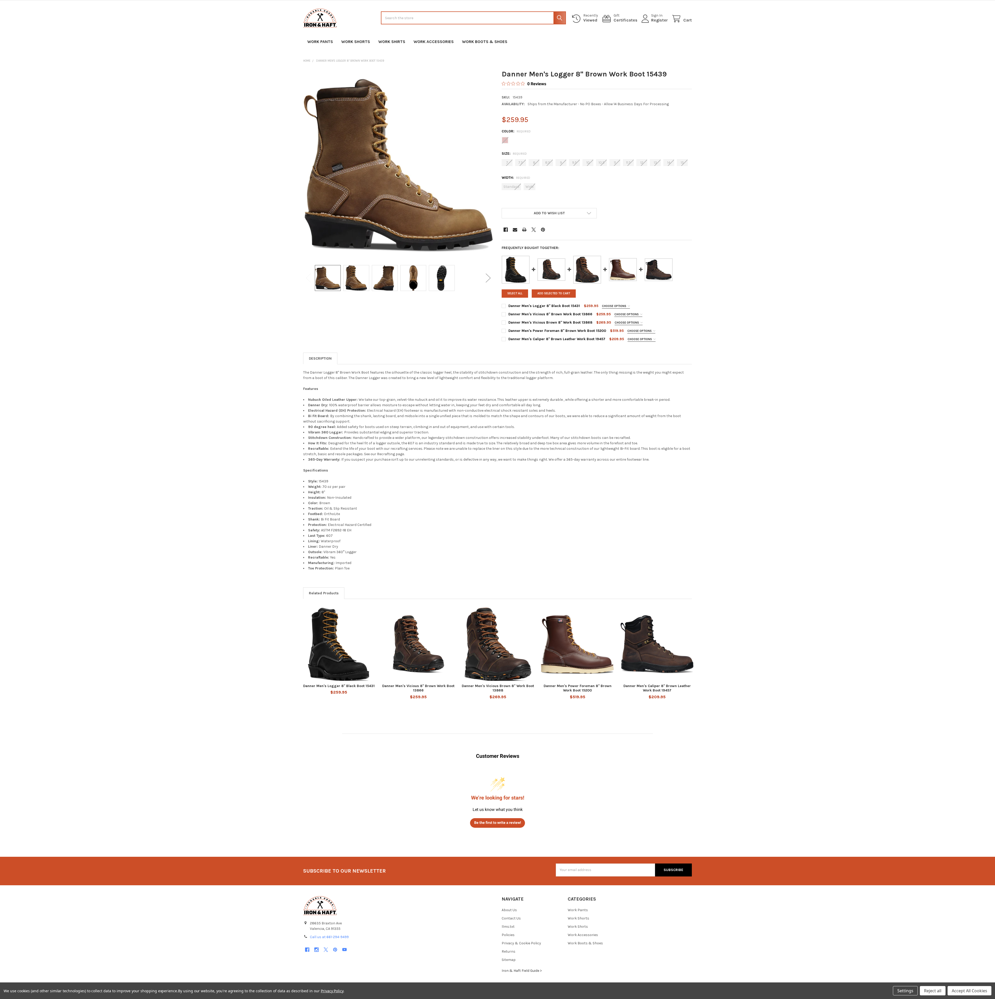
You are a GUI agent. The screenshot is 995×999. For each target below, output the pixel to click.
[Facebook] (506, 230)
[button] (549, 213)
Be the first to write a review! (497, 822)
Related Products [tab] (324, 593)
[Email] (515, 230)
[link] (524, 84)
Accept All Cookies (969, 991)
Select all (514, 293)
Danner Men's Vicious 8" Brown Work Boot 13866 (550, 314)
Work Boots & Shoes (484, 41)
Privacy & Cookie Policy (521, 943)
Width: (516, 177)
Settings (905, 991)
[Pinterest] (543, 230)
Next (488, 278)
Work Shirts (391, 41)
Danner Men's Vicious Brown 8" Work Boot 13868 (550, 322)
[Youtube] (344, 950)
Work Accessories (434, 41)
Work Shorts (355, 41)
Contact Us (511, 918)
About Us (509, 910)
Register (659, 20)
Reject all (932, 991)
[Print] (524, 230)
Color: (516, 131)
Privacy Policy (332, 990)
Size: (514, 153)
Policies (508, 935)
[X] (534, 230)
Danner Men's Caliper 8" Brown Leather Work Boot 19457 (556, 339)
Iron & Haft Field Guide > (522, 970)
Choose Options (614, 306)
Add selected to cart (553, 293)
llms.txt (508, 926)
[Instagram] (316, 950)
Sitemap (509, 960)
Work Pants (320, 41)
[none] (398, 164)
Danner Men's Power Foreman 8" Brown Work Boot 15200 (557, 331)
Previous (308, 278)
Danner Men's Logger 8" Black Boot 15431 (544, 306)
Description (320, 358)
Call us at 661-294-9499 (329, 937)
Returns (508, 951)
